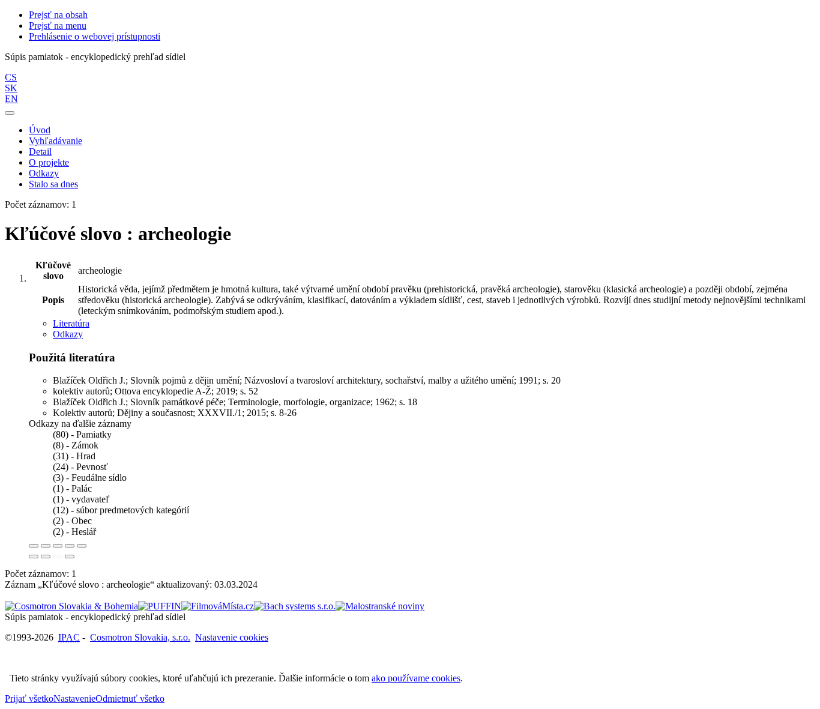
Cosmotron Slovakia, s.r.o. (140, 637)
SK (11, 88)
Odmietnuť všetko (129, 698)
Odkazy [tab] (68, 334)
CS (11, 77)
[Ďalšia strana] (69, 556)
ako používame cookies (416, 678)
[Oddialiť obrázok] (45, 546)
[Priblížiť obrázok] (33, 546)
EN (11, 99)
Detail (40, 151)
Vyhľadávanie (55, 141)
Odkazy (44, 173)
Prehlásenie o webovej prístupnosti (94, 36)
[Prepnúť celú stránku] (69, 546)
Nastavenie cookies (231, 637)
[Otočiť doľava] (33, 556)
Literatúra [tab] (71, 323)
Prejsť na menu (57, 25)
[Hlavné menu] (9, 113)
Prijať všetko (29, 698)
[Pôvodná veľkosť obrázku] (57, 546)
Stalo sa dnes (53, 184)
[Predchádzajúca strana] (57, 556)
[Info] (81, 546)
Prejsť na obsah (58, 15)
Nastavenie (74, 698)
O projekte (49, 162)
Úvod (39, 130)
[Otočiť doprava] (45, 556)
